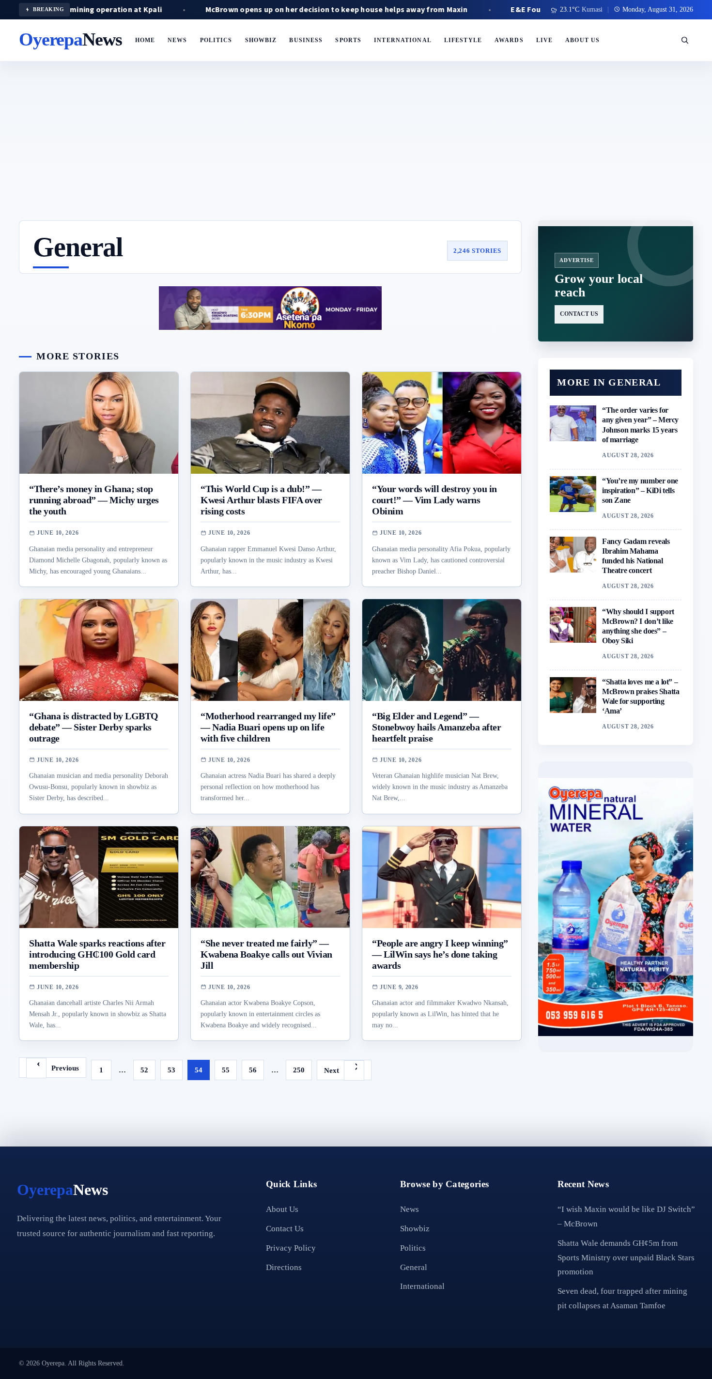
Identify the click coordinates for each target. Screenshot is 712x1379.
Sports (348, 40)
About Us (582, 40)
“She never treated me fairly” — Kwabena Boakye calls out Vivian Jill (266, 954)
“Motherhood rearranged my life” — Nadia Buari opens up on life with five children (268, 727)
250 (299, 1070)
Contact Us (285, 1228)
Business (306, 40)
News (177, 40)
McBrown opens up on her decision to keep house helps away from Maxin (284, 9)
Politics (216, 40)
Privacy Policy (291, 1248)
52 (144, 1070)
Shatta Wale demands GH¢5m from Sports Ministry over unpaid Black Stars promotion (626, 1258)
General (413, 1267)
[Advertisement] (356, 148)
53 (171, 1070)
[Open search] (684, 39)
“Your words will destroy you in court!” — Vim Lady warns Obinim (434, 500)
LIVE (544, 40)
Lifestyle (463, 40)
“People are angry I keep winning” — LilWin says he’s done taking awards (440, 954)
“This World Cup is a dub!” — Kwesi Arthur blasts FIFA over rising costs (261, 500)
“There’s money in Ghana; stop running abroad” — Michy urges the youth (94, 500)
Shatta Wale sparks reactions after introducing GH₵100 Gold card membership (97, 954)
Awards (509, 40)
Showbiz (261, 40)
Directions (284, 1267)
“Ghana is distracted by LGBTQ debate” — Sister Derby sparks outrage (93, 727)
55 (226, 1070)
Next (331, 1070)
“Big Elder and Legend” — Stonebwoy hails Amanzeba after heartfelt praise (436, 727)
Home (145, 40)
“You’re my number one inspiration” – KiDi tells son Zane (640, 490)
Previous (65, 1068)
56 (253, 1070)
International (403, 40)
